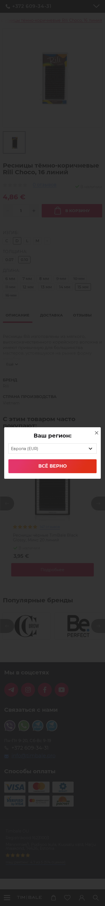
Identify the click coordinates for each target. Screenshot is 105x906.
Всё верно (52, 466)
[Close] (96, 433)
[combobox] (52, 448)
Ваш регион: (52, 435)
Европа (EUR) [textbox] (24, 448)
